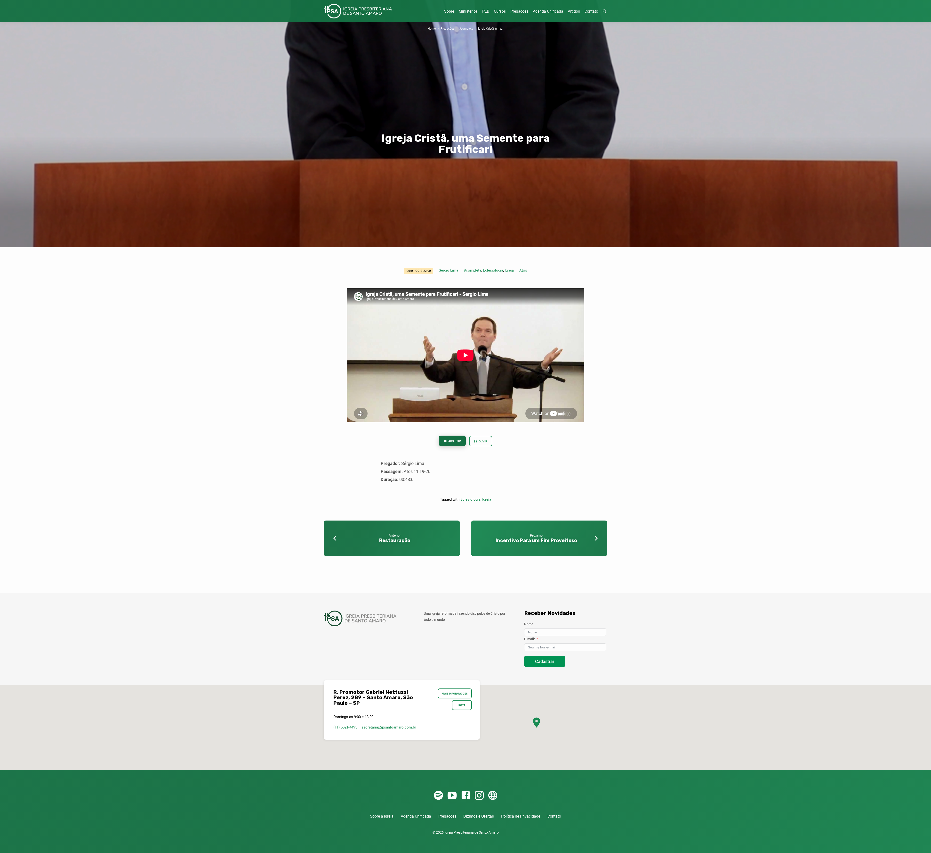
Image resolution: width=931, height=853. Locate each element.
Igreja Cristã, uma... (490, 28)
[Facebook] (465, 795)
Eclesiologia (493, 270)
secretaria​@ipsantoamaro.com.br (389, 727)
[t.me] (492, 795)
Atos (523, 270)
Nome (528, 624)
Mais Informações (455, 693)
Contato (591, 11)
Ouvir (482, 441)
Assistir (454, 441)
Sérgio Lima (448, 270)
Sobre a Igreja (381, 816)
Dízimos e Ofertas (478, 816)
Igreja (509, 270)
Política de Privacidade (520, 816)
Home (432, 28)
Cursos (500, 11)
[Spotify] (438, 795)
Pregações (519, 11)
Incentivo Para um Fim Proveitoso (536, 540)
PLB (485, 11)
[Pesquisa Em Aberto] (604, 11)
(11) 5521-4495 (345, 727)
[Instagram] (479, 795)
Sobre (449, 11)
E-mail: (529, 639)
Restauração (394, 540)
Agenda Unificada (548, 11)
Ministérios (468, 11)
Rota (461, 705)
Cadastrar (544, 661)
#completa (466, 28)
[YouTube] (452, 795)
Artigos (574, 11)
